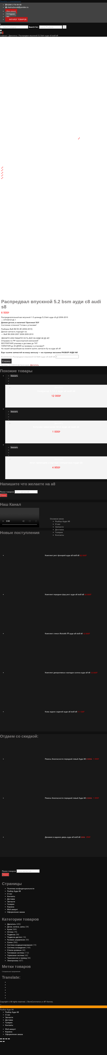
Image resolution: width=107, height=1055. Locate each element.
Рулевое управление (16, 939)
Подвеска (11, 934)
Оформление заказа (16, 912)
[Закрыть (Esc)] (1, 1038)
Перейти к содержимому (10, 1)
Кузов (9, 929)
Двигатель (13, 35)
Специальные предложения (11, 971)
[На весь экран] (6, 1038)
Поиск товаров (7, 491)
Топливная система (15, 952)
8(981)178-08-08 (14, 4)
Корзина (10, 906)
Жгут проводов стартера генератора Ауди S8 (56, 462)
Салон (10, 942)
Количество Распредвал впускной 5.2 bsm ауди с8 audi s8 (28, 356)
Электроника (12, 960)
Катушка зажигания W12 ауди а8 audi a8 (56, 427)
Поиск (3, 495)
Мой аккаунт (12, 909)
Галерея (59, 532)
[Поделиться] (4, 1038)
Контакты (59, 535)
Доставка (59, 530)
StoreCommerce (34, 1001)
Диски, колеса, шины (16, 926)
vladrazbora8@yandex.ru (18, 7)
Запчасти (59, 527)
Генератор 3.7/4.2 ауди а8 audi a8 (56, 391)
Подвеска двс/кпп (14, 937)
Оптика (10, 931)
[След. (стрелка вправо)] (4, 1041)
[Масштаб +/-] (9, 1038)
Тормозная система (15, 955)
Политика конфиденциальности (20, 888)
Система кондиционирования (19, 945)
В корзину (6, 361)
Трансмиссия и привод (17, 958)
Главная (3, 35)
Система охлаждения (16, 947)
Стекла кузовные (14, 950)
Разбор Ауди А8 (62, 521)
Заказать (14, 375)
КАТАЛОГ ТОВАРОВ (17, 19)
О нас (57, 524)
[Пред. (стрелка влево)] (1, 1041)
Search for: (33, 27)
